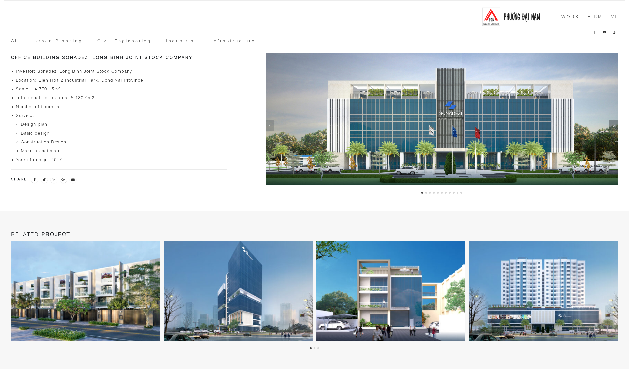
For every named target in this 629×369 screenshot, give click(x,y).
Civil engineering (124, 40)
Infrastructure (234, 40)
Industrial (181, 40)
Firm (595, 16)
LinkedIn (53, 179)
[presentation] (270, 125)
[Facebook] (595, 32)
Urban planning (58, 40)
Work (570, 16)
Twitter (44, 179)
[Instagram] (614, 32)
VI (614, 16)
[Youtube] (604, 32)
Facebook (34, 179)
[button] (422, 193)
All (15, 40)
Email (73, 179)
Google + (63, 179)
